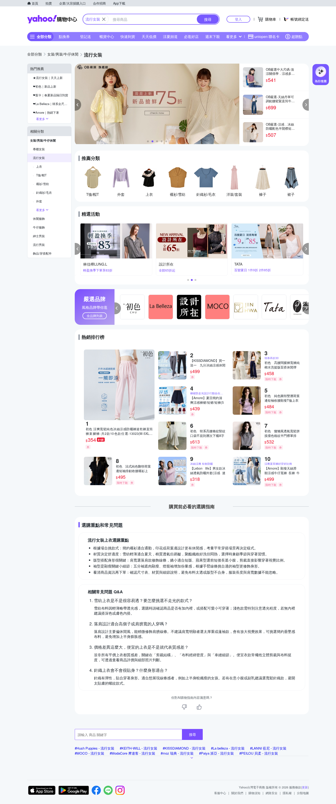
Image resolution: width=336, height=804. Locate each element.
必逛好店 (191, 36)
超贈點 (296, 36)
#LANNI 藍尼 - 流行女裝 (268, 748)
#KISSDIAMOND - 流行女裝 (184, 748)
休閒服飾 (39, 218)
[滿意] (199, 707)
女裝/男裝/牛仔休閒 (43, 140)
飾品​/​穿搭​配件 (42, 253)
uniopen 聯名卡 (267, 36)
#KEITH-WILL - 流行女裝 (138, 748)
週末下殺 (212, 36)
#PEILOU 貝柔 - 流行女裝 (258, 753)
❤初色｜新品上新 (44, 86)
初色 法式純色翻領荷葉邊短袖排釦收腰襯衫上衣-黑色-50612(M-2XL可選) (133, 468)
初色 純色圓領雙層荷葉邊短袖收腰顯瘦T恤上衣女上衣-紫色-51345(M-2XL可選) (282, 398)
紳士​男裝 (39, 236)
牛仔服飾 (39, 227)
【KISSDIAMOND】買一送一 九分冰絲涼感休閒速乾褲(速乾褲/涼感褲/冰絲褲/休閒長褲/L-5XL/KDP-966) (207, 362)
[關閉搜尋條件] (104, 19)
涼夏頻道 (170, 36)
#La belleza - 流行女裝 (228, 748)
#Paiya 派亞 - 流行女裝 (216, 753)
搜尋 (192, 734)
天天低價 (149, 36)
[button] (78, 105)
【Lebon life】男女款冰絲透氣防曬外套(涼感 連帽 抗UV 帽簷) (207, 470)
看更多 (231, 36)
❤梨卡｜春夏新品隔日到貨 (50, 95)
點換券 (64, 36)
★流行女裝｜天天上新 (48, 77)
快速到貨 (127, 36)
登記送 (85, 36)
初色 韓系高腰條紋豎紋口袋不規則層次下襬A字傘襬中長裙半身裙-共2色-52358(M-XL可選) (207, 433)
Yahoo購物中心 (52, 19)
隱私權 (287, 793)
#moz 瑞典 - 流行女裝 (177, 753)
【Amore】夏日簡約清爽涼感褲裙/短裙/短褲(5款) (207, 400)
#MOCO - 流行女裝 (89, 753)
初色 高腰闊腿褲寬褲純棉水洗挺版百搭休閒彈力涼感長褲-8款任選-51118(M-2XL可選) (282, 364)
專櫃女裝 (39, 149)
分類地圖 (303, 793)
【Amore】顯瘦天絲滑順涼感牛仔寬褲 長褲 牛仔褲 (282, 470)
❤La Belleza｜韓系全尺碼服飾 (52, 104)
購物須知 (254, 793)
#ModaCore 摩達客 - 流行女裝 (132, 753)
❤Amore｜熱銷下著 (46, 112)
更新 (305, 787)
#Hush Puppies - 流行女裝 (94, 748)
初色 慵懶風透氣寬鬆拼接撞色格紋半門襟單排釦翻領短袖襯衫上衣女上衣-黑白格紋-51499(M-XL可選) (282, 433)
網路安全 (271, 793)
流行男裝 (39, 244)
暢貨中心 (106, 36)
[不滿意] (184, 707)
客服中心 (220, 793)
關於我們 (237, 793)
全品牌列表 (95, 315)
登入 (238, 19)
